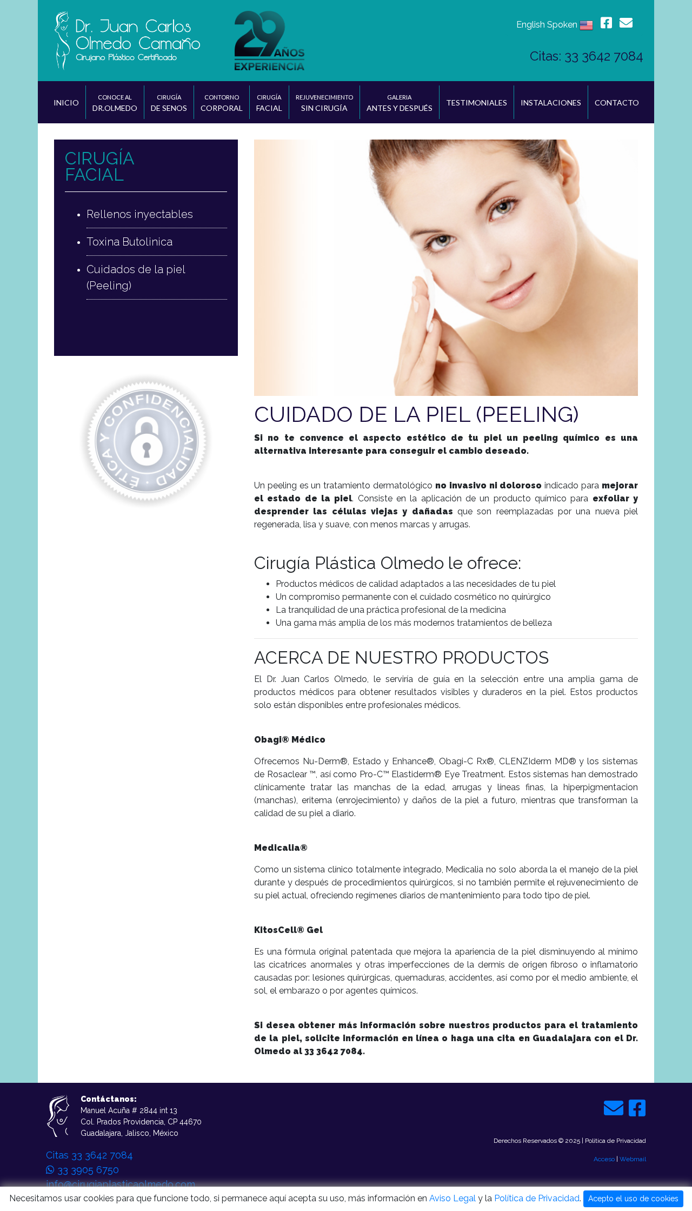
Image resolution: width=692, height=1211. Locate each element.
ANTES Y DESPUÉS (399, 103)
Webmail (633, 1159)
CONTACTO (617, 102)
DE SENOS (169, 103)
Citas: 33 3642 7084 (586, 56)
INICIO (66, 102)
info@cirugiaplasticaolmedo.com (120, 1184)
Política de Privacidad (537, 1198)
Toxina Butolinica (129, 241)
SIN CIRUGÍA (324, 103)
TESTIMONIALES (476, 102)
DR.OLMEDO (114, 103)
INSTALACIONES (551, 102)
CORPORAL (222, 103)
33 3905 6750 (87, 1169)
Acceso (604, 1159)
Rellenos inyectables (139, 214)
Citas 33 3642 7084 (89, 1155)
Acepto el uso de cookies (633, 1198)
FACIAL (269, 103)
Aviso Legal (452, 1198)
